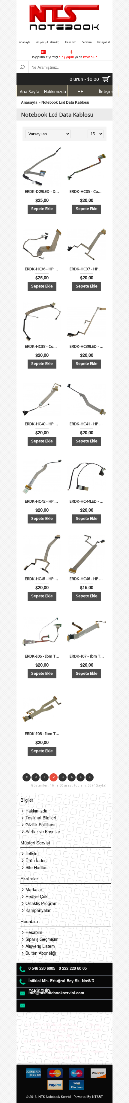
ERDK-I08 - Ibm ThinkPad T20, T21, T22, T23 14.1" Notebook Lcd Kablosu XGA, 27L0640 (43, 733)
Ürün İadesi (36, 860)
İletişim (106, 91)
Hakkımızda (55, 91)
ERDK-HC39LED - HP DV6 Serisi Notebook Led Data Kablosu (88, 346)
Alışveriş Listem (40, 946)
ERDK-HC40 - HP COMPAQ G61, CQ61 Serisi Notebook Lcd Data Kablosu (43, 423)
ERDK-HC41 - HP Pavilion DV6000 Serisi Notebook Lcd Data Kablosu (88, 423)
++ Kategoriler (80, 93)
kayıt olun (90, 57)
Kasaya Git (103, 42)
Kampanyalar (38, 910)
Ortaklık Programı (42, 903)
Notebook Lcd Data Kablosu (65, 102)
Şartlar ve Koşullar (43, 831)
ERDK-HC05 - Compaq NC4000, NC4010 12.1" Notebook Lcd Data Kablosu (88, 191)
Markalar (34, 889)
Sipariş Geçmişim (42, 939)
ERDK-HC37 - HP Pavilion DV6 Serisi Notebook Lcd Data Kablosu (88, 269)
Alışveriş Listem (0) (47, 42)
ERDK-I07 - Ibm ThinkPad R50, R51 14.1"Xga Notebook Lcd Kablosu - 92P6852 (88, 656)
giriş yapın (66, 57)
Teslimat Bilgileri (41, 818)
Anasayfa (25, 42)
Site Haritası (37, 867)
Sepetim (87, 42)
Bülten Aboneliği (41, 953)
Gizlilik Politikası (40, 825)
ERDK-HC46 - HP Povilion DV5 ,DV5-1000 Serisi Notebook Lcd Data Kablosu (88, 578)
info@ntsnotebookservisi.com (56, 992)
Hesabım (70, 42)
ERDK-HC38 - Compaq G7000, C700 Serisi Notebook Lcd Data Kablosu (43, 346)
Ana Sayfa (29, 91)
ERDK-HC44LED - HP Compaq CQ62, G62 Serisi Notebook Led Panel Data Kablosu (88, 501)
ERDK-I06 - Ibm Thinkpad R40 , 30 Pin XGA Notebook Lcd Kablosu (43, 656)
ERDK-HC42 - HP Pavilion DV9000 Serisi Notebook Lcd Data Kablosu (43, 501)
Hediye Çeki (37, 896)
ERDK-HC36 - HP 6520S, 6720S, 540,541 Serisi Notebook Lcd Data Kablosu (43, 269)
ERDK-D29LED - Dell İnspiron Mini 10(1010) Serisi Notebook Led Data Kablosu (43, 191)
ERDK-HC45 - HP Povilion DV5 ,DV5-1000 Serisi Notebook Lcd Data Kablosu (43, 578)
